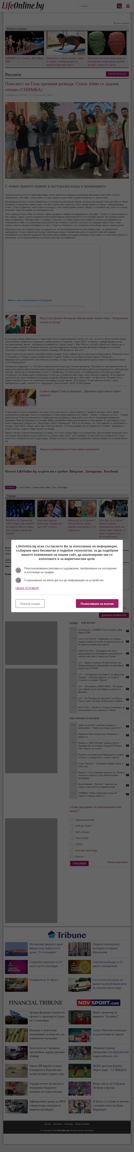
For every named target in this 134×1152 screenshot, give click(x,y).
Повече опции (30, 603)
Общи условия (27, 588)
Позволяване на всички (97, 603)
